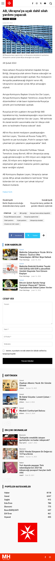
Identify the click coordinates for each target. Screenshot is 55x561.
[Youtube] (45, 3)
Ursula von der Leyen (11, 224)
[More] (43, 235)
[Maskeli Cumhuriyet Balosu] (10, 412)
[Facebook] (33, 3)
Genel (5, 19)
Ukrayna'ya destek (36, 220)
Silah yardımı (8, 220)
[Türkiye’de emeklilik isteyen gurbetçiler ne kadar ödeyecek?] (10, 439)
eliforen (21, 388)
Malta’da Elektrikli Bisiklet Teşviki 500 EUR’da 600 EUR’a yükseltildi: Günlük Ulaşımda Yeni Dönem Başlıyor (34, 270)
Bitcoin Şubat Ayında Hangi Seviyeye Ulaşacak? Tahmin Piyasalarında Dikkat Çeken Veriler (35, 285)
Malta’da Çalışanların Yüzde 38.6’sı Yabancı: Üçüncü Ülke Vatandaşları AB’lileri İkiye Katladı (35, 254)
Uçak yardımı (21, 220)
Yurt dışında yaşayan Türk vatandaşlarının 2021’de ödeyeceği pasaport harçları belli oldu (35, 469)
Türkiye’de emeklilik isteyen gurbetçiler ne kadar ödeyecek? (34, 439)
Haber (12, 19)
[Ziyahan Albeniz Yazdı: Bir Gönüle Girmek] (10, 385)
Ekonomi (22, 435)
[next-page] (8, 423)
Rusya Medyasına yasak (12, 217)
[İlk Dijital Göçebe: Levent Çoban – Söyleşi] (10, 399)
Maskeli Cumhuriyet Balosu (32, 411)
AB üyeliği (23, 213)
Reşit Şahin (23, 443)
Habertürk (7, 192)
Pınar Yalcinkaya (24, 260)
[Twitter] (41, 3)
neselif (21, 475)
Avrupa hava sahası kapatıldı (40, 213)
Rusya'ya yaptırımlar (31, 217)
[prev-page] (4, 423)
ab (15, 213)
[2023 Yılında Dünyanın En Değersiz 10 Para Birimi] (10, 453)
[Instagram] (37, 3)
